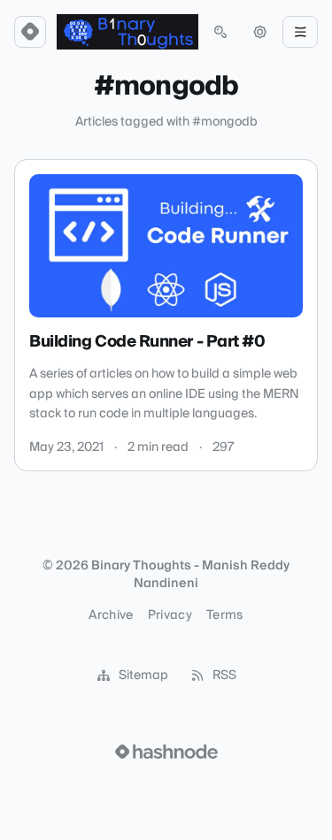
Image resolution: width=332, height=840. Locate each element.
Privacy (170, 615)
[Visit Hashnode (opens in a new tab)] (166, 751)
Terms (224, 615)
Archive (111, 615)
